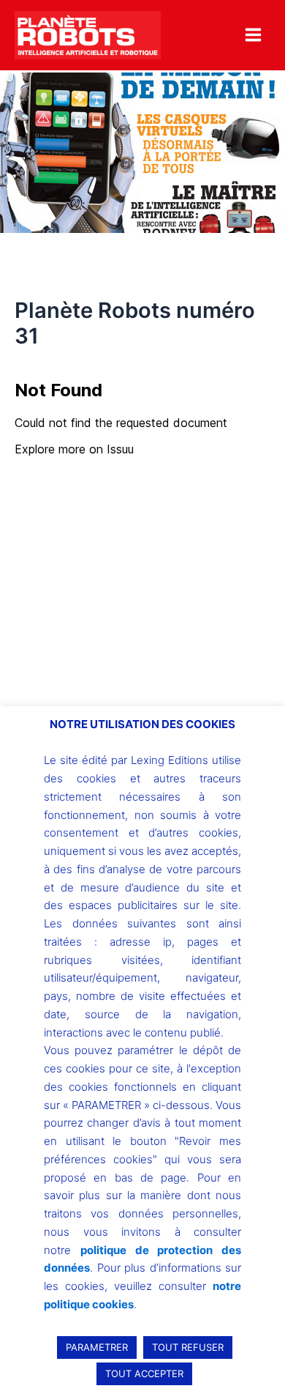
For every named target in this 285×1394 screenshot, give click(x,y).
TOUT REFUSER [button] (188, 1347)
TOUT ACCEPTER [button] (144, 1373)
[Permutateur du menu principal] (253, 35)
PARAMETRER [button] (97, 1347)
